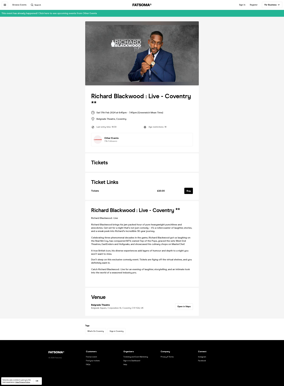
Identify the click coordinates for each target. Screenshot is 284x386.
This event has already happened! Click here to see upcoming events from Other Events (49, 13)
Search (37, 5)
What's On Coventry (95, 331)
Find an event (91, 357)
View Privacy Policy (22, 382)
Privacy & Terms (167, 357)
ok (37, 381)
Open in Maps (184, 306)
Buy (189, 190)
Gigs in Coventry (117, 331)
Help (125, 364)
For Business (270, 5)
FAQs (88, 364)
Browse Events (19, 5)
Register (254, 5)
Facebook (202, 361)
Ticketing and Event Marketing (135, 357)
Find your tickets (93, 361)
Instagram (202, 357)
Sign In (242, 5)
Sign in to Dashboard (131, 361)
